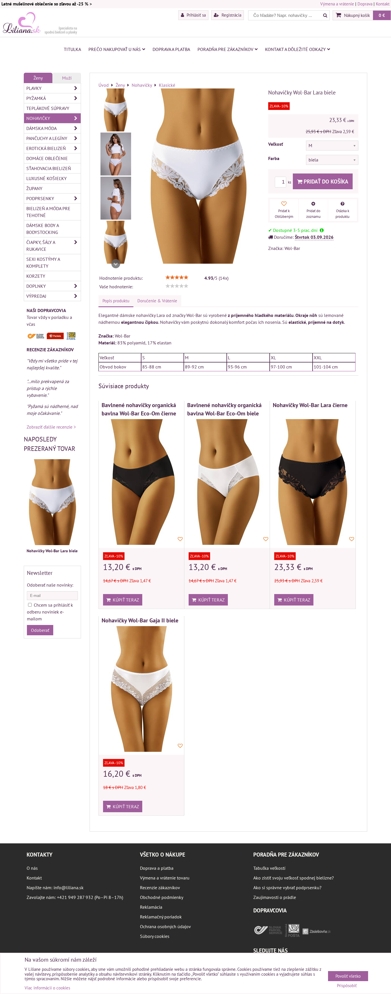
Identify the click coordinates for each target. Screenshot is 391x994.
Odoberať (40, 630)
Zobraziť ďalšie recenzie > (51, 427)
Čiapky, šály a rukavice (40, 245)
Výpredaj (36, 296)
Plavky (34, 88)
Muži (67, 78)
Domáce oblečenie (47, 158)
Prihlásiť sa (195, 15)
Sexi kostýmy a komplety (43, 262)
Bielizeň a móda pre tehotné (48, 212)
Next (115, 263)
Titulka (72, 49)
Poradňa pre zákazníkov (225, 49)
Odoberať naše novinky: (50, 585)
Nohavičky (38, 118)
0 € (382, 15)
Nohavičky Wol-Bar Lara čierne (310, 405)
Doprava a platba (171, 49)
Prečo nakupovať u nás (114, 49)
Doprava (365, 4)
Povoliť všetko (348, 976)
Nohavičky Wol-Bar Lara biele (52, 550)
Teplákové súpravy (47, 108)
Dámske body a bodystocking (42, 228)
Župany (34, 188)
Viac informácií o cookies (47, 988)
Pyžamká (36, 98)
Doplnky (36, 286)
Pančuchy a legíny (46, 138)
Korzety (35, 276)
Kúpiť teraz (124, 600)
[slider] (176, 277)
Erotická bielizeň (46, 148)
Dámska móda (41, 128)
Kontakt (383, 4)
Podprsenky (40, 198)
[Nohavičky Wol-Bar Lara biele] (115, 109)
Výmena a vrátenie (337, 4)
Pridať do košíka (325, 181)
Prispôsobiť (347, 985)
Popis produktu (115, 300)
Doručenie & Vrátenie (157, 300)
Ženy (38, 78)
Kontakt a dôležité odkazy (295, 49)
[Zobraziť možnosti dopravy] (52, 338)
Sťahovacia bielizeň (48, 168)
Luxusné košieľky (46, 178)
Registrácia (230, 15)
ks (290, 182)
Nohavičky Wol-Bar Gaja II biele (140, 620)
